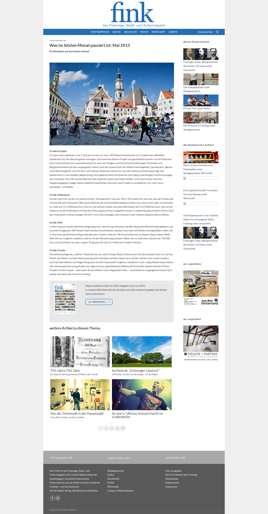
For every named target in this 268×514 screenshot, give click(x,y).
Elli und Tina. (190, 108)
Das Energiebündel (193, 87)
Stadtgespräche (100, 32)
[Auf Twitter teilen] (106, 428)
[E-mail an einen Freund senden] (111, 428)
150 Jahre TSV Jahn (74, 372)
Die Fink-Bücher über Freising (181, 474)
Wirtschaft (158, 32)
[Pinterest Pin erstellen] (117, 428)
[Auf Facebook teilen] (100, 428)
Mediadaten (171, 478)
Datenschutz (172, 482)
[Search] (217, 32)
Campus (173, 32)
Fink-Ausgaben (173, 470)
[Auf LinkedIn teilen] (123, 428)
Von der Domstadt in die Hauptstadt (77, 415)
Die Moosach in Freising (196, 125)
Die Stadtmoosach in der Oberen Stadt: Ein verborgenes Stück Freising (200, 219)
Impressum (171, 486)
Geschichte (130, 32)
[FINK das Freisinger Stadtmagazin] (134, 14)
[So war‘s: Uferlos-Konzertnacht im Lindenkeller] (142, 395)
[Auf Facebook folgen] (52, 498)
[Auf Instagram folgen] (57, 498)
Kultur (117, 32)
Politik (144, 32)
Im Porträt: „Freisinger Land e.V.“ (136, 372)
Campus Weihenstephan (120, 490)
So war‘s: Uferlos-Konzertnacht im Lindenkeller (137, 415)
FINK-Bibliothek (205, 32)
